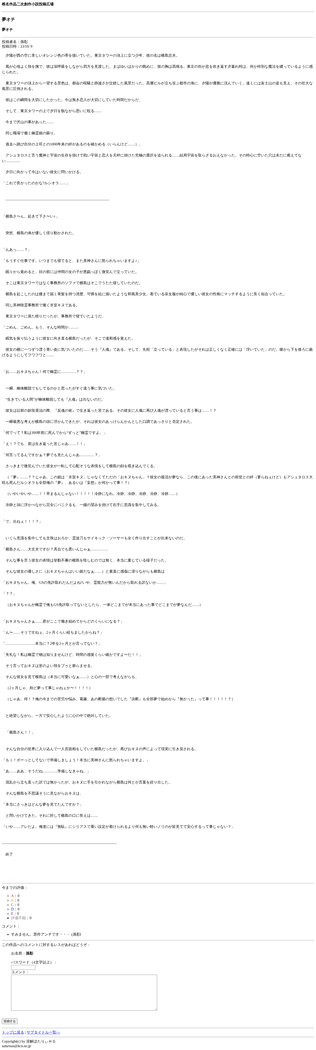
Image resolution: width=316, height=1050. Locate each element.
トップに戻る (13, 1032)
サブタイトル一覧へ (43, 1032)
